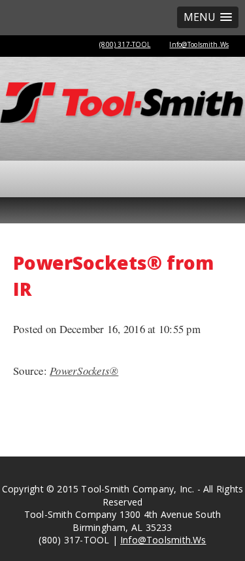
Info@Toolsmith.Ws (199, 44)
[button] (207, 17)
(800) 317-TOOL (124, 44)
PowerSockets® (84, 370)
